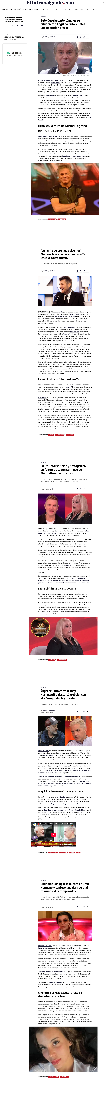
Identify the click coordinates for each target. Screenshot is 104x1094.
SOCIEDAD (38, 9)
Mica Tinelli (42, 398)
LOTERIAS (74, 9)
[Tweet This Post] (80, 37)
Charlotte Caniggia (45, 946)
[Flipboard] (17, 25)
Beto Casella (55, 83)
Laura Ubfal (70, 565)
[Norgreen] (14, 53)
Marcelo (66, 334)
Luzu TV (51, 434)
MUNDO (45, 9)
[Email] (22, 25)
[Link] (84, 37)
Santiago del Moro (50, 533)
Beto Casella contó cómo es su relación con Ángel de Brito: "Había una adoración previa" (14, 19)
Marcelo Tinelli (74, 314)
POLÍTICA (20, 9)
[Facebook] (7, 25)
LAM (78, 852)
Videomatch (74, 332)
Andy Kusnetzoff (49, 755)
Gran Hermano (43, 948)
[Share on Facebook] (77, 37)
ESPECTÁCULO (65, 9)
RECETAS (94, 9)
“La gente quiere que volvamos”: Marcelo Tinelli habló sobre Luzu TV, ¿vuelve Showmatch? (14, 37)
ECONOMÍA (29, 9)
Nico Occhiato (70, 434)
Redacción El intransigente (49, 36)
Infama (72, 852)
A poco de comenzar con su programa (51, 80)
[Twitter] (12, 25)
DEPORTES (53, 9)
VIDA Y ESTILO (84, 9)
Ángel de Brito (53, 219)
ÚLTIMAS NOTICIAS (9, 9)
